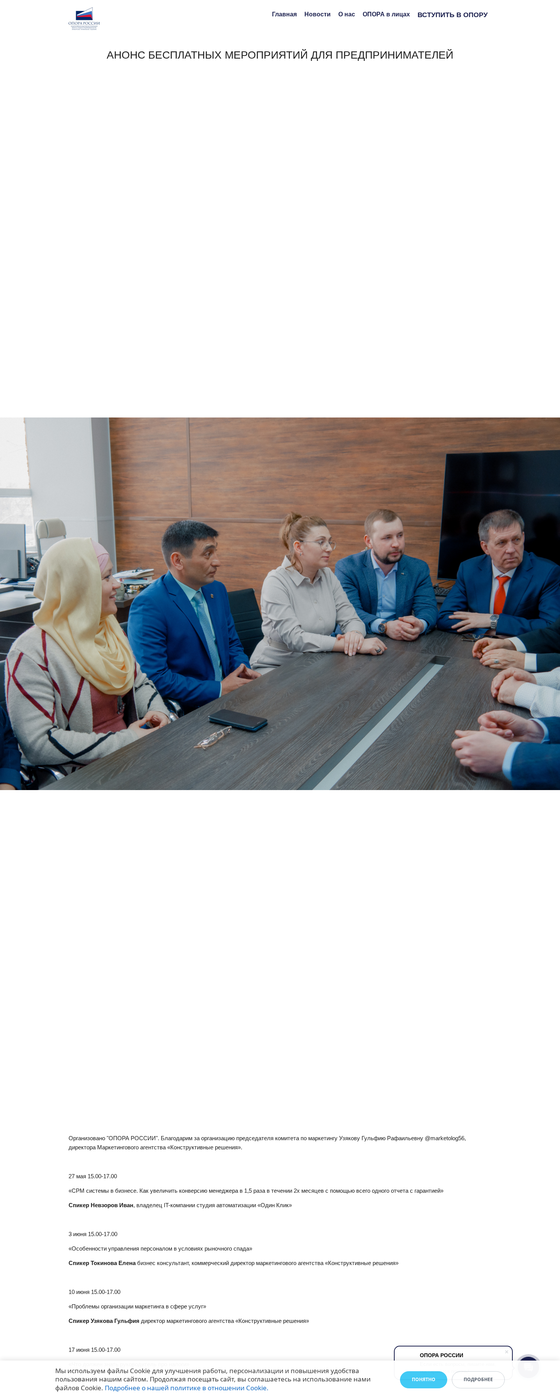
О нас (346, 14)
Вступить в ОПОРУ (453, 15)
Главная (284, 14)
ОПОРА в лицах (386, 14)
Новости (317, 14)
